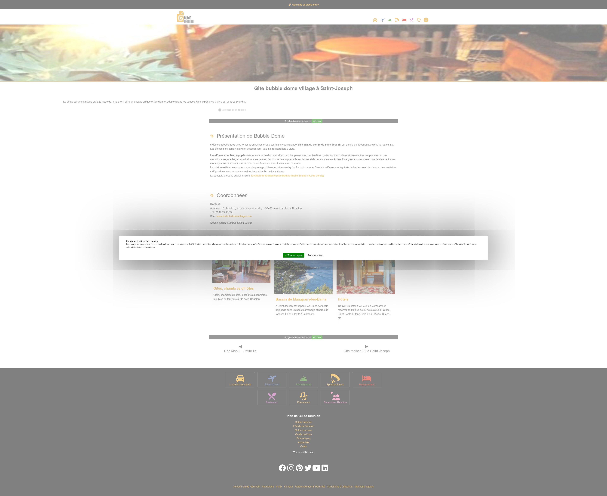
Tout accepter (295, 255)
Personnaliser (315, 255)
